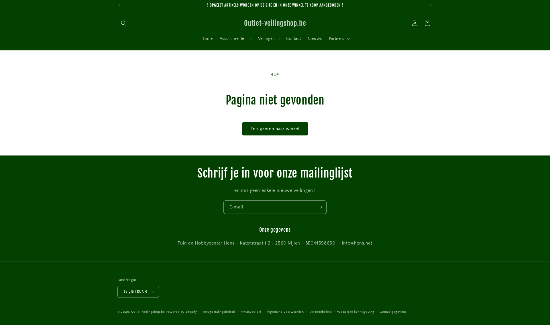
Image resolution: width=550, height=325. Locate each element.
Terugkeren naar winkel (275, 128)
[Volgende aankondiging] (430, 5)
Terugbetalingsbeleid (219, 312)
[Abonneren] (320, 207)
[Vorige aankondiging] (119, 5)
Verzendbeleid (321, 312)
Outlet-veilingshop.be (148, 312)
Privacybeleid (250, 312)
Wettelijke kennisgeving (355, 312)
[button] (123, 23)
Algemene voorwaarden (285, 312)
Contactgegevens (393, 312)
